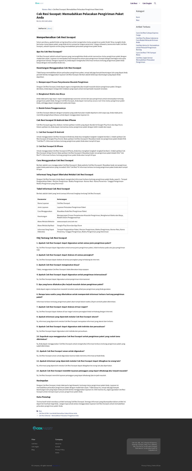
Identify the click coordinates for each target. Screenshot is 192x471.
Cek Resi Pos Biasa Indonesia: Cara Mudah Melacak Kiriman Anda (147, 40)
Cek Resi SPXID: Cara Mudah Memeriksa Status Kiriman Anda (58, 413)
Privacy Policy (60, 450)
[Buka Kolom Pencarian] (155, 3)
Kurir (138, 17)
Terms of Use (156, 466)
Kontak (57, 447)
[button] (139, 3)
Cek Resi (133, 3)
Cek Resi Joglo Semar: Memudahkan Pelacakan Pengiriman (145, 60)
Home (44, 9)
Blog (33, 450)
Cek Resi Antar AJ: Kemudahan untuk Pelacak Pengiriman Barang (147, 47)
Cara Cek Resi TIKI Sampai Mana (146, 53)
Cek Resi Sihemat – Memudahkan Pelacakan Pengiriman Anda (59, 416)
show (49, 28)
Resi (49, 9)
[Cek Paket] (39, 3)
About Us (58, 444)
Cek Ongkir (147, 3)
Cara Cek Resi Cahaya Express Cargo (147, 34)
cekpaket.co (56, 466)
